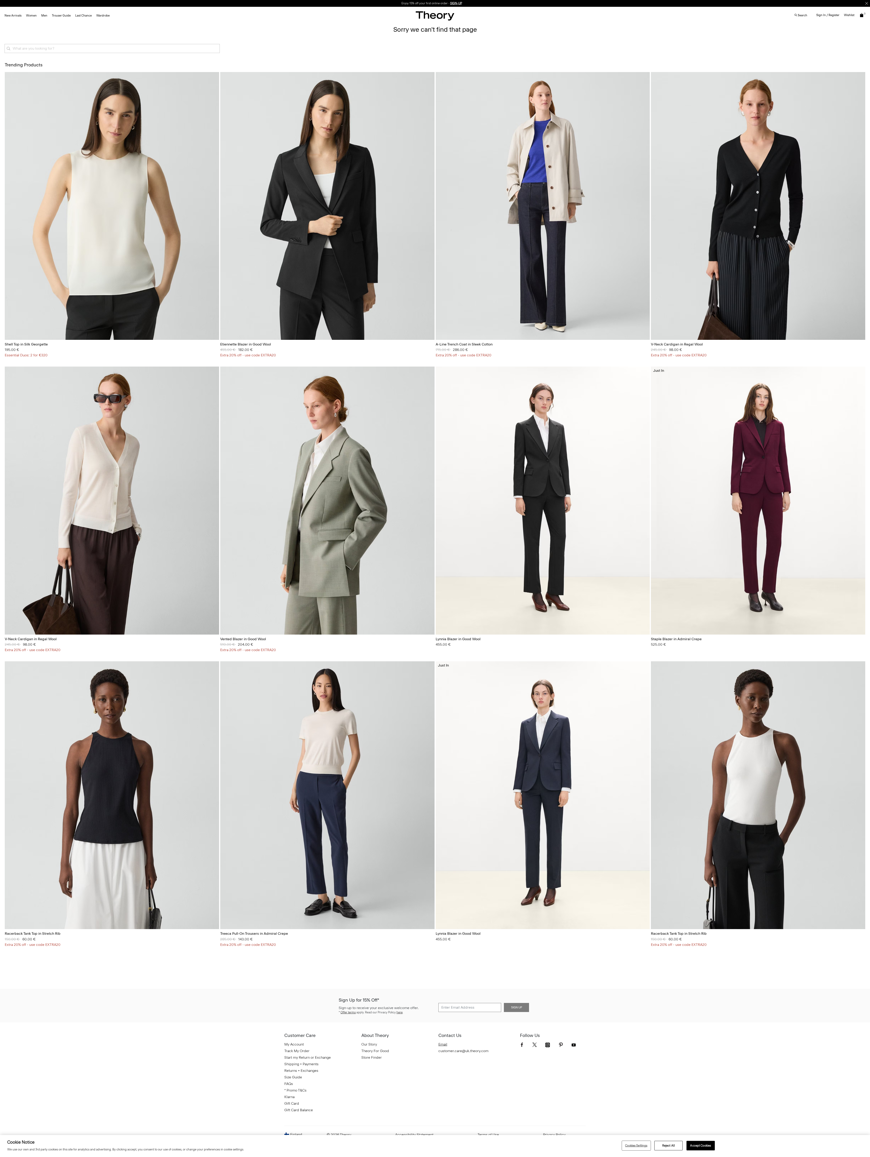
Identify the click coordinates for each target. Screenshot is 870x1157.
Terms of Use (488, 1135)
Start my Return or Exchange (307, 1057)
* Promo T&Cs (295, 1090)
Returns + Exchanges (301, 1070)
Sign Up (516, 1007)
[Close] (866, 3)
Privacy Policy (554, 1135)
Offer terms (348, 1012)
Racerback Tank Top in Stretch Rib (32, 933)
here (399, 1012)
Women (31, 15)
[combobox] (112, 48)
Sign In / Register (827, 15)
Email (442, 1044)
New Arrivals (13, 15)
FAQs (288, 1084)
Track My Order (296, 1051)
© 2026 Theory (339, 1135)
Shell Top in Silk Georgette (26, 344)
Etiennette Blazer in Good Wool (245, 344)
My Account (294, 1044)
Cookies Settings (636, 1145)
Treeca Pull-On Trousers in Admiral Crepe (254, 933)
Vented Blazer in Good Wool (243, 639)
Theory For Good (375, 1051)
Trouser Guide (61, 15)
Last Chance (83, 15)
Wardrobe (103, 15)
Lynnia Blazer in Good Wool (458, 639)
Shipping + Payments (301, 1064)
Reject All (668, 1145)
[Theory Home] (435, 15)
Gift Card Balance (298, 1110)
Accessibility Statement (414, 1135)
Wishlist (849, 15)
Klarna (289, 1097)
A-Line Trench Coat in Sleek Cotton (464, 344)
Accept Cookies (700, 1145)
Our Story (369, 1044)
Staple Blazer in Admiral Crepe (676, 639)
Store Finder (371, 1057)
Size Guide (293, 1077)
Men (44, 15)
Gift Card (291, 1103)
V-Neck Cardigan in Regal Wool (677, 344)
